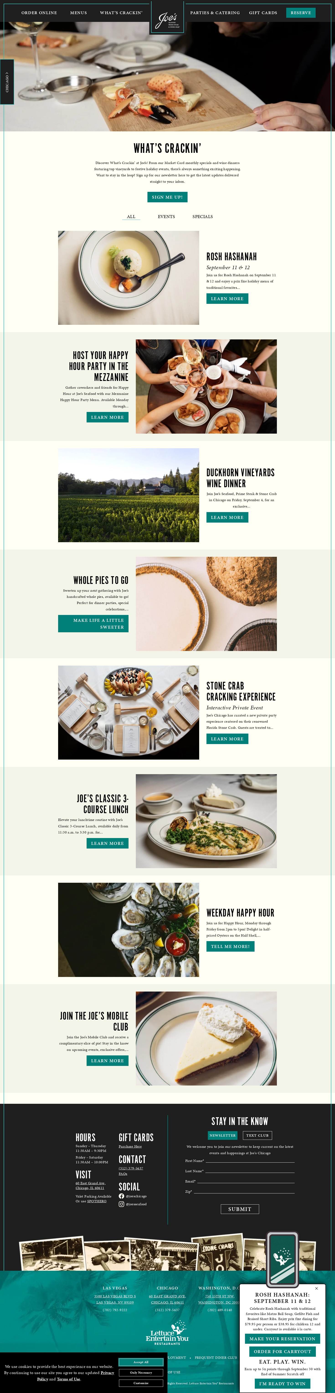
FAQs (123, 1174)
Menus (78, 13)
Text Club (257, 1135)
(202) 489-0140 (220, 1309)
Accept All (141, 1362)
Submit (240, 1209)
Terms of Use (68, 1379)
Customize (141, 1383)
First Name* (194, 1160)
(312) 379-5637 (131, 1168)
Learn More (227, 298)
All (131, 216)
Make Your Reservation (283, 1339)
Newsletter (223, 1135)
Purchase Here (130, 1146)
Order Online (39, 13)
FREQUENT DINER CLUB (216, 1357)
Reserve (301, 13)
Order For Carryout (283, 1351)
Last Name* (194, 1170)
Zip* (188, 1191)
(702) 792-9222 (115, 1309)
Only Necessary (141, 1372)
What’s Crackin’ (121, 13)
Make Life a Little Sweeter (98, 623)
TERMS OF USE (167, 1372)
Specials (203, 216)
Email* (190, 1181)
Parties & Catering (215, 13)
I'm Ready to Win (282, 1383)
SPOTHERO (97, 1201)
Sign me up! (167, 197)
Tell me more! (230, 946)
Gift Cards (263, 13)
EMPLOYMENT (173, 1357)
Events (166, 216)
